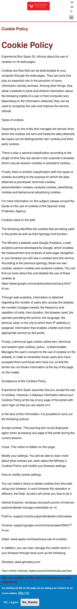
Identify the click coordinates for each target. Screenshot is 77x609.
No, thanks (30, 602)
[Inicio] (38, 6)
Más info (23, 593)
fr (71, 11)
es (72, 6)
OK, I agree (10, 602)
